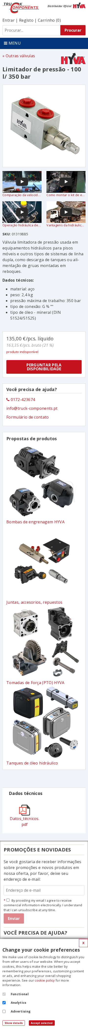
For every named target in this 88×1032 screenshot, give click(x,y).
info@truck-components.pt (32, 408)
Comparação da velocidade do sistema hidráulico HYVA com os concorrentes (22, 195)
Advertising (21, 1011)
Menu (14, 43)
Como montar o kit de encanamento (66, 195)
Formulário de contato (27, 417)
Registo (26, 20)
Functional (20, 994)
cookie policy (45, 980)
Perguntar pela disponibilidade (43, 367)
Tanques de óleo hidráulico (32, 763)
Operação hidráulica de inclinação (22, 225)
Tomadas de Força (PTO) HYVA (35, 682)
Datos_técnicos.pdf (24, 821)
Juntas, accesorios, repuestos (34, 602)
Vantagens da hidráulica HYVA (66, 225)
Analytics (18, 1002)
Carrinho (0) (49, 20)
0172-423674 (22, 399)
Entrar (8, 20)
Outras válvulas (20, 55)
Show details (14, 1023)
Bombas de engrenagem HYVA (35, 522)
